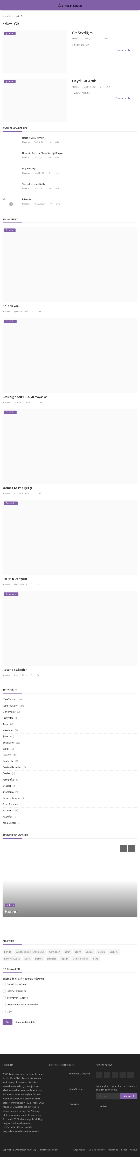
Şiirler (6, 736)
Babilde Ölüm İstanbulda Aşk (30, 951)
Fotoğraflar (9, 779)
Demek (39, 958)
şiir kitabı (51, 958)
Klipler (6, 748)
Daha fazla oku (123, 50)
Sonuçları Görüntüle (25, 1022)
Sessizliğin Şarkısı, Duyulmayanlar (25, 397)
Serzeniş (114, 951)
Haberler (7, 816)
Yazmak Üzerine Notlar (34, 183)
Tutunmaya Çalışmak (79, 1073)
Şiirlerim (7, 755)
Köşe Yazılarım (10, 705)
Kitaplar (7, 785)
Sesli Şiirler (8, 742)
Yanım (78, 951)
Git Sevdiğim (82, 32)
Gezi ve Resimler (12, 767)
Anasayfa (7, 16)
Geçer (27, 958)
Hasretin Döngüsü (15, 579)
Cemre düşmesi (80, 958)
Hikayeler (8, 718)
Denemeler (9, 711)
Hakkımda (8, 810)
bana (95, 958)
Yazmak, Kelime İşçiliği (17, 488)
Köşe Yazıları (9, 699)
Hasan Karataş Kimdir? (33, 137)
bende (7, 951)
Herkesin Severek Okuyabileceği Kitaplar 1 (43, 153)
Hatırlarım (12, 911)
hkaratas (75, 39)
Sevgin (101, 951)
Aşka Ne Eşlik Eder (15, 670)
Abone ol (129, 1096)
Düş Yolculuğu (29, 168)
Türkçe (103, 1106)
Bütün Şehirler (76, 1089)
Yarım (67, 951)
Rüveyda (26, 199)
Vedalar (89, 951)
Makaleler (8, 730)
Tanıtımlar (8, 761)
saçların (64, 958)
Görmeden (54, 951)
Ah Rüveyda (11, 306)
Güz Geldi (74, 1104)
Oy (7, 1022)
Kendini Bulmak (12, 958)
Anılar (6, 724)
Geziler (6, 773)
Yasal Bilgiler (9, 822)
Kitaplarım (8, 792)
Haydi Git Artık (84, 81)
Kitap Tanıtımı (10, 804)
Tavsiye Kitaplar (11, 798)
